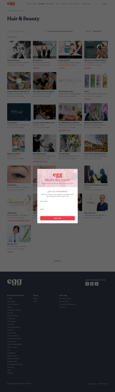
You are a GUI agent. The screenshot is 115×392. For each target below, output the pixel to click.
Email (42, 209)
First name (43, 201)
